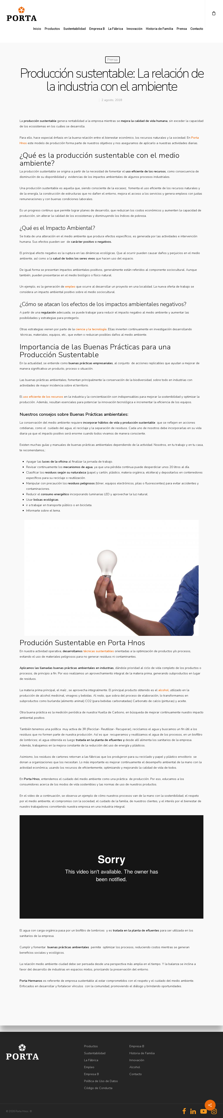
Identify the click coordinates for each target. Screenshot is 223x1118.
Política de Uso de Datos (101, 1081)
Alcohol (134, 1067)
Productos (52, 28)
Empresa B (97, 28)
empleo (70, 287)
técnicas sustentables (98, 651)
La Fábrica (115, 28)
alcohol (163, 690)
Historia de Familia (159, 28)
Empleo (89, 1067)
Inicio (37, 28)
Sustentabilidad (74, 28)
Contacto (196, 28)
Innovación (134, 28)
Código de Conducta (98, 1088)
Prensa (182, 28)
